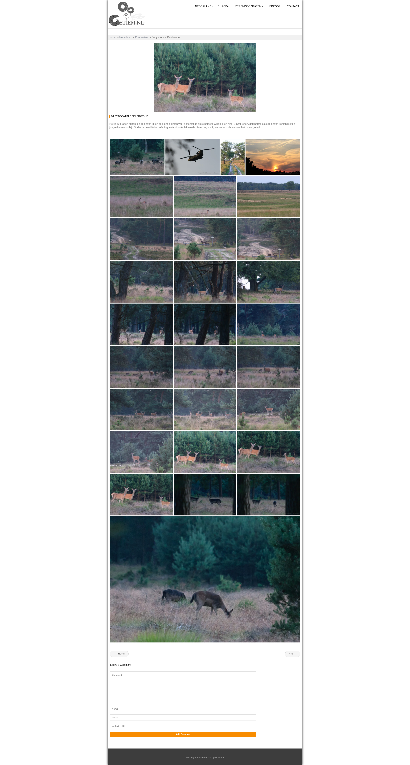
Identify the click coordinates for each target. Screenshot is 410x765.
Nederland (203, 6)
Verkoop (274, 6)
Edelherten (246, 47)
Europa (223, 6)
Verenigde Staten (248, 6)
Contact (293, 6)
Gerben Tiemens (185, 47)
